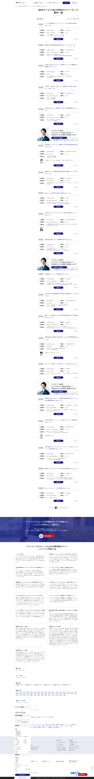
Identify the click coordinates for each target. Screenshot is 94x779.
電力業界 (39, 726)
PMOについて (41, 2)
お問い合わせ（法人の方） (74, 748)
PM (16, 730)
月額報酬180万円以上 (66, 684)
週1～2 (17, 758)
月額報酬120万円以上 (47, 684)
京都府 (57, 693)
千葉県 (56, 692)
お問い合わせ (74, 2)
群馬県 (49, 692)
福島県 (38, 692)
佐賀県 (42, 695)
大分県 (53, 695)
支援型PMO (18, 734)
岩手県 (24, 692)
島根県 (71, 693)
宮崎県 (56, 695)
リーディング (36, 709)
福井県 (17, 693)
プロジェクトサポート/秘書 (21, 736)
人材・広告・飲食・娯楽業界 (35, 727)
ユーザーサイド (19, 765)
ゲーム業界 (60, 726)
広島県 (17, 695)
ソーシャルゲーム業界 (68, 726)
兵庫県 (64, 693)
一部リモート (18, 748)
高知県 (35, 695)
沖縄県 (64, 695)
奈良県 (49, 693)
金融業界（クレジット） (65, 724)
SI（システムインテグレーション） (37, 724)
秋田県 (31, 692)
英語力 (16, 771)
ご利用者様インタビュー (74, 742)
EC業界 (46, 724)
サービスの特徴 (48, 2)
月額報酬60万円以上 (20, 684)
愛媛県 (31, 695)
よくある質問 (71, 744)
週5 (17, 761)
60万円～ (18, 739)
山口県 (20, 695)
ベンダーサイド (26, 765)
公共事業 (55, 726)
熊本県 (49, 695)
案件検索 (36, 2)
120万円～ (25, 741)
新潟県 (68, 692)
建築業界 (50, 727)
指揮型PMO (18, 731)
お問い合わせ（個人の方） (74, 746)
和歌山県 (53, 693)
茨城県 (42, 692)
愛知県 (35, 693)
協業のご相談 (71, 750)
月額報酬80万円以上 (29, 684)
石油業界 (43, 726)
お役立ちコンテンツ (56, 2)
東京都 (60, 692)
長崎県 (45, 695)
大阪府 (61, 693)
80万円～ (25, 739)
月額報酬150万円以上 (56, 684)
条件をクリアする (22, 777)
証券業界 (53, 724)
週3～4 (17, 760)
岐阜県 (27, 693)
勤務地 (16, 751)
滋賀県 (45, 693)
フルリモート (18, 749)
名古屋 (38, 693)
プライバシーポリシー (34, 772)
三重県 (42, 693)
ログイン (66, 2)
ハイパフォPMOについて (61, 742)
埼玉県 (53, 692)
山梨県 (20, 693)
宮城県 (27, 692)
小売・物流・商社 (49, 726)
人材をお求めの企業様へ (61, 748)
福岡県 (38, 695)
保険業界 (57, 724)
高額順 (78, 18)
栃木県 (45, 692)
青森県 (20, 692)
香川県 (27, 695)
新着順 (74, 18)
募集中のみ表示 (69, 18)
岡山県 (75, 693)
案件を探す (59, 740)
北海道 (17, 692)
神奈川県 (64, 692)
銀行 (49, 724)
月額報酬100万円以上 (38, 684)
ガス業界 (34, 726)
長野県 (24, 693)
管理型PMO (18, 733)
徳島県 (24, 695)
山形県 (35, 692)
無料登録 (71, 740)
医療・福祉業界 (56, 727)
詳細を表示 (58, 58)
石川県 (75, 692)
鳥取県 (68, 693)
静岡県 (31, 693)
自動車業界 (73, 724)
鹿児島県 (60, 695)
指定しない (18, 744)
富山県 (71, 692)
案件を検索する (22, 774)
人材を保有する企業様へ (61, 750)
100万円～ (18, 741)
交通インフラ (44, 727)
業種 (16, 769)
